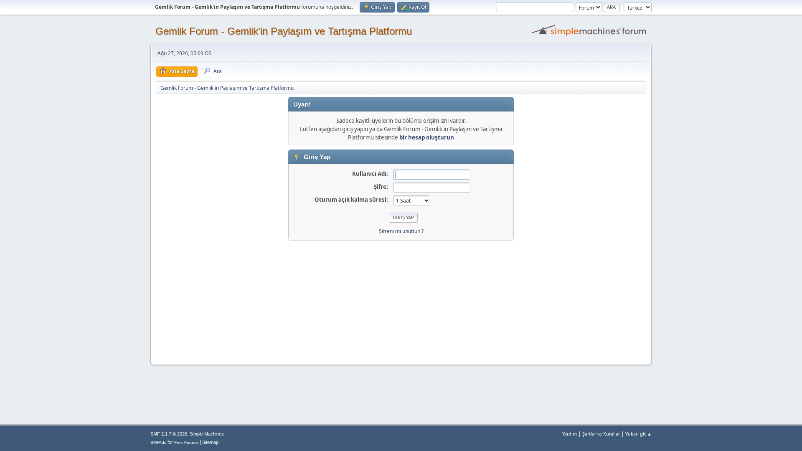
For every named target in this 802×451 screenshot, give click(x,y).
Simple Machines (207, 433)
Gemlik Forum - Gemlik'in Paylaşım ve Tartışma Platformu (283, 31)
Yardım (569, 434)
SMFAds (158, 442)
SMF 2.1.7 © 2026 (168, 433)
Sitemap (210, 442)
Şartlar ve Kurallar (601, 434)
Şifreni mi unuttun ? (401, 231)
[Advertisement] (401, 299)
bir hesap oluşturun (426, 137)
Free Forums (186, 442)
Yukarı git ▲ (638, 434)
